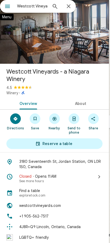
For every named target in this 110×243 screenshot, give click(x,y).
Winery (12, 93)
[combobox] (32, 6)
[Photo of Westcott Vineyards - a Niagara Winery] (54, 32)
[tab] (27, 103)
